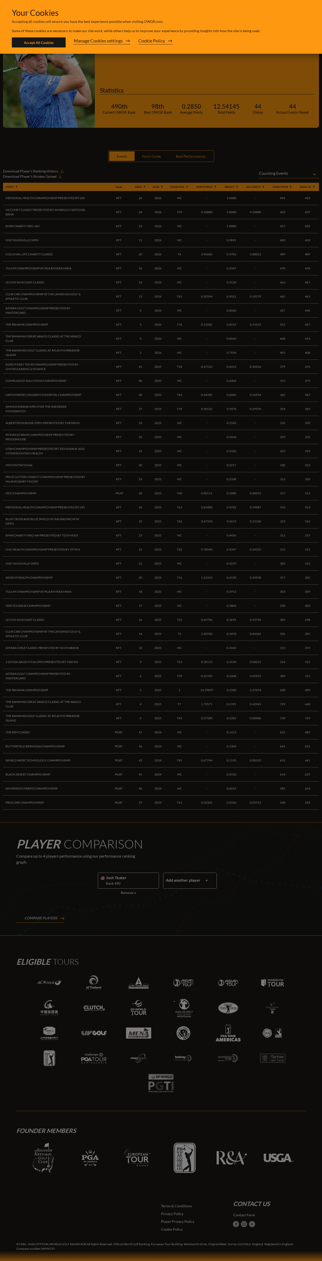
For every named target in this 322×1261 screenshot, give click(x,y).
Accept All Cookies (39, 42)
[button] (102, 42)
